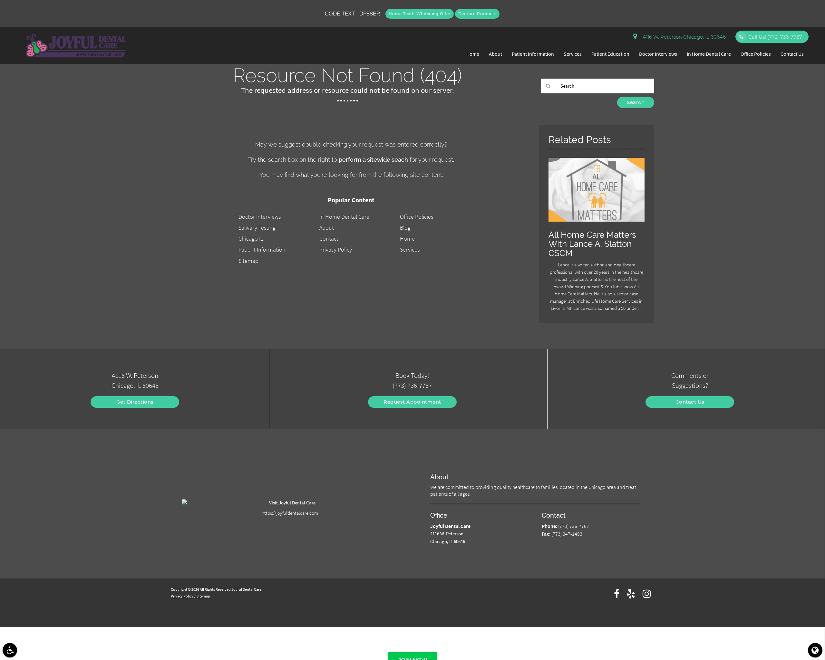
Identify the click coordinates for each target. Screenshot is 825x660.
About (495, 54)
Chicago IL (250, 238)
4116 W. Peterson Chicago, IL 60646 (683, 37)
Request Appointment (412, 402)
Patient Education (610, 54)
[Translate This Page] (815, 650)
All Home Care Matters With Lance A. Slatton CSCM (592, 244)
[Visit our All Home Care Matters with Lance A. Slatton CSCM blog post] (596, 223)
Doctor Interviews (658, 54)
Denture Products (477, 13)
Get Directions (135, 402)
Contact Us (792, 54)
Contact (328, 238)
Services (573, 54)
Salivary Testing (257, 227)
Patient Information (533, 54)
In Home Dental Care (709, 54)
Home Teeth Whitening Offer (420, 13)
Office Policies (756, 54)
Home (472, 54)
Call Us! (775, 37)
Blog (405, 227)
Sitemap (248, 260)
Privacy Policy (335, 249)
